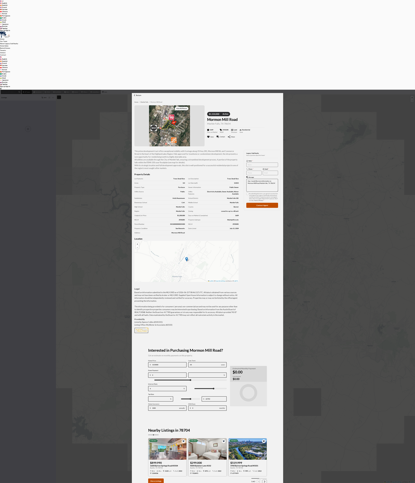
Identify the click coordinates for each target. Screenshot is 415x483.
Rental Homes (5, 48)
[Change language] (1, 1)
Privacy (261, 200)
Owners (3, 53)
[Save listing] (183, 441)
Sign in (7, 30)
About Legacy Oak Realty (9, 43)
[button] (186, 259)
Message (251, 177)
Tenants (3, 50)
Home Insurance (153, 404)
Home (136, 102)
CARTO (236, 281)
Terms (256, 200)
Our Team (3, 41)
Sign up (2, 30)
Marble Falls (144, 102)
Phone (250, 169)
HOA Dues (191, 404)
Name (250, 161)
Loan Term (191, 360)
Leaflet (211, 281)
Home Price (152, 360)
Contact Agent (262, 205)
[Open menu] (0, 89)
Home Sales (4, 46)
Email (267, 169)
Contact (3, 55)
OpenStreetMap (220, 281)
